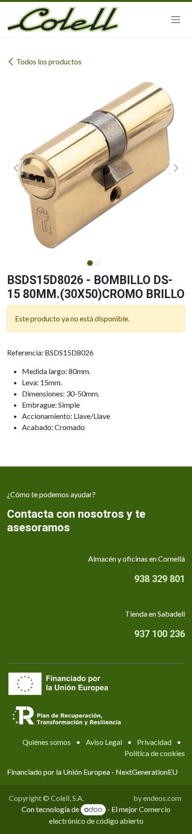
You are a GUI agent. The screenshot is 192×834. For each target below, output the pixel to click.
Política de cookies (154, 753)
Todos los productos (49, 61)
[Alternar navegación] (175, 19)
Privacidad (154, 741)
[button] (16, 167)
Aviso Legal (104, 741)
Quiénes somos (46, 741)
